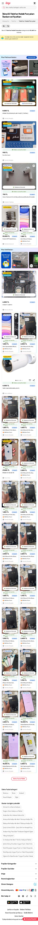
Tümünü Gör (32, 57)
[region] (19, 68)
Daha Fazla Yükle (19, 779)
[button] (3, 3)
